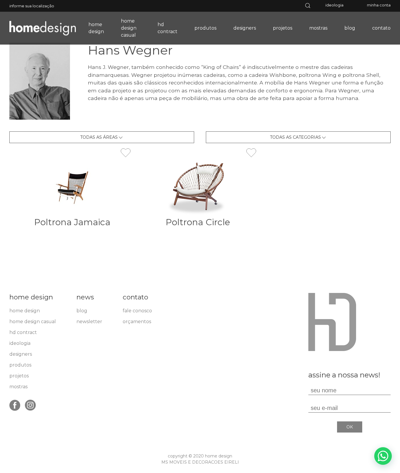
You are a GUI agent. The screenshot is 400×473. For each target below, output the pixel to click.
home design (96, 28)
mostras (318, 28)
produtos (205, 28)
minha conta (379, 5)
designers (244, 28)
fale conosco (137, 310)
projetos (282, 28)
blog (349, 28)
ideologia (334, 5)
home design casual (128, 28)
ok (349, 427)
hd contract (167, 28)
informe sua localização (31, 6)
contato (381, 28)
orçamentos (137, 321)
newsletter (89, 321)
